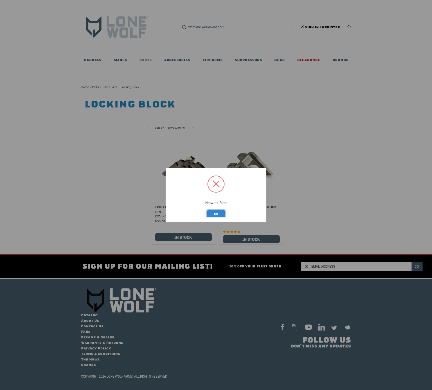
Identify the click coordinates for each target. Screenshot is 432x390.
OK (216, 214)
